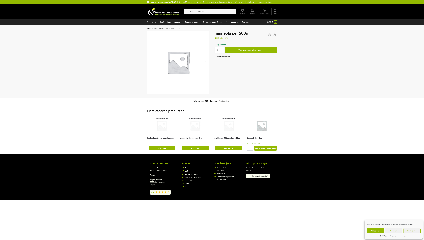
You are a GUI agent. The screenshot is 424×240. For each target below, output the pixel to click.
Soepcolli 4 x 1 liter (254, 138)
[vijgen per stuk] (274, 34)
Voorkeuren (412, 231)
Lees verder (162, 148)
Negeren (393, 231)
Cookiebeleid (384, 236)
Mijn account (264, 13)
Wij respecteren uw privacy (397, 236)
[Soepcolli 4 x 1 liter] (262, 125)
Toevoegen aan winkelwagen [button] (265, 148)
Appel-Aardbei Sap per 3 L (191, 138)
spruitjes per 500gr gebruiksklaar (227, 138)
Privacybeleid (209, 202)
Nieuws (252, 13)
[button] (272, 22)
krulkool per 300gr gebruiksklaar (160, 138)
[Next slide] (206, 62)
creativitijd (236, 202)
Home (149, 28)
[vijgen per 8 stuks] (269, 34)
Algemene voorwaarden (193, 202)
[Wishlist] (173, 119)
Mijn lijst (242, 13)
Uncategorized (159, 28)
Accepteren (375, 231)
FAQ (275, 13)
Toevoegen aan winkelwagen (250, 50)
